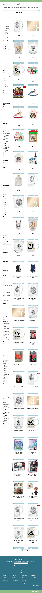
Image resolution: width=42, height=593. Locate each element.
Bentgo (6, 363)
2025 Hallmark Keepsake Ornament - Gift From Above (18, 189)
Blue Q (6, 368)
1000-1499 (6, 128)
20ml (5, 80)
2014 (5, 216)
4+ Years (5, 121)
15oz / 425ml (6, 171)
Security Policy (24, 583)
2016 (5, 220)
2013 (5, 214)
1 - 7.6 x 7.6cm (6, 46)
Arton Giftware (6, 335)
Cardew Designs (6, 398)
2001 (5, 190)
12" (4, 70)
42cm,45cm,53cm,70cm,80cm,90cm (7, 282)
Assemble (6, 341)
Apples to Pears (6, 329)
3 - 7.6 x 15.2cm (6, 86)
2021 (5, 231)
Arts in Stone (6, 337)
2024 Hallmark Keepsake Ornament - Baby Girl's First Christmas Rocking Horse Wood (18, 123)
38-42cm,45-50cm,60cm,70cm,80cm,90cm (7, 279)
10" (4, 66)
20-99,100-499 (6, 145)
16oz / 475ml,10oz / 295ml (6, 176)
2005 (5, 198)
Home (13, 15)
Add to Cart (19, 41)
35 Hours (5, 268)
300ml (5, 90)
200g (5, 78)
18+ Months (6, 110)
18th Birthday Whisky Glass (33, 55)
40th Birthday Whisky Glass (18, 430)
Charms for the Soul (6, 413)
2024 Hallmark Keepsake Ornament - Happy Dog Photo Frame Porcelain (33, 122)
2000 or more (6, 157)
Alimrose (6, 314)
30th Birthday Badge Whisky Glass (33, 298)
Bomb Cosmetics (6, 378)
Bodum (6, 372)
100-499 (5, 126)
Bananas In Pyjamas (5, 346)
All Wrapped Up (6, 317)
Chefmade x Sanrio (5, 416)
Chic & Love (6, 418)
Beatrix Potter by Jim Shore (6, 358)
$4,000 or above (6, 300)
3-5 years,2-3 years (5, 38)
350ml (5, 273)
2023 (5, 235)
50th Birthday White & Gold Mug (33, 540)
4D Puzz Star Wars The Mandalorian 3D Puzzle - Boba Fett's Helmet (18, 497)
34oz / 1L (5, 183)
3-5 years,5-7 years (5, 41)
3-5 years (5, 35)
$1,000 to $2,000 (7, 292)
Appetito (6, 326)
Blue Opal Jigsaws (5, 366)
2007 (5, 202)
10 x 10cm (5, 54)
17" (4, 74)
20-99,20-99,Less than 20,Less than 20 (6, 151)
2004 (5, 196)
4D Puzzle (6, 305)
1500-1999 (6, 141)
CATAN (6, 402)
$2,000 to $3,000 (7, 295)
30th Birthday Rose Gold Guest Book (18, 320)
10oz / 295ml (6, 169)
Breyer (5, 383)
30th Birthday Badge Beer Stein (19, 298)
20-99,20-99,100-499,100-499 (6, 148)
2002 (5, 192)
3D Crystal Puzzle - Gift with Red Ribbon (33, 343)
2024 (5, 237)
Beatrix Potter (6, 355)
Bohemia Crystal (6, 375)
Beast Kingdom (6, 351)
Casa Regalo (6, 400)
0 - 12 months (6, 26)
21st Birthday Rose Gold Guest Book (33, 210)
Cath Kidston (6, 404)
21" (4, 82)
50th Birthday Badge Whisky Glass (33, 518)
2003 (5, 194)
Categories (17, 15)
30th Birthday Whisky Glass (33, 320)
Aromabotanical (6, 332)
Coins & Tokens (6, 431)
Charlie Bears (6, 410)
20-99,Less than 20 (6, 155)
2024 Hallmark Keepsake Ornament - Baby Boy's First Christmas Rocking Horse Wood (33, 101)
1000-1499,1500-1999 (6, 131)
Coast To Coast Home (6, 428)
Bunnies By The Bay (6, 391)
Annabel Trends (6, 324)
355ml (5, 94)
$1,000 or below (6, 290)
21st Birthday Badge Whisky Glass (18, 210)
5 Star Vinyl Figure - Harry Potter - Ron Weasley (33, 497)
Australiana (6, 343)
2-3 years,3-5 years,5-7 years (5, 33)
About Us (13, 577)
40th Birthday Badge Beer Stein (33, 386)
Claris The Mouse (6, 421)
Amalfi (6, 321)
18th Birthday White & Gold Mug (18, 77)
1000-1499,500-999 (6, 139)
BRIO (6, 385)
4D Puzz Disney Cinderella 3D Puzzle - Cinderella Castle (18, 453)
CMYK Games (7, 425)
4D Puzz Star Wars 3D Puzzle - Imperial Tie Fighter (33, 475)
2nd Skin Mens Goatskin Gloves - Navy (33, 276)
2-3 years (5, 30)
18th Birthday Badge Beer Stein (19, 33)
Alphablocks (6, 319)
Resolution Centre (5, 580)
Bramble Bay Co (6, 381)
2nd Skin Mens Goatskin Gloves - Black (18, 276)
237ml (5, 84)
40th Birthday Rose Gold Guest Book (33, 408)
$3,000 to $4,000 (7, 297)
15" (4, 72)
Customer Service (15, 580)
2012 (5, 212)
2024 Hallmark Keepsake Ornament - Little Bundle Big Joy (18, 144)
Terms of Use (24, 580)
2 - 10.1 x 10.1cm (7, 76)
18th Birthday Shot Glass (19, 55)
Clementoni (6, 423)
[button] (6, 7)
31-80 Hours (6, 266)
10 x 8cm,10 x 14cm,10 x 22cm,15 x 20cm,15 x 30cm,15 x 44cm (6, 63)
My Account (4, 577)
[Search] (39, 10)
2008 (5, 204)
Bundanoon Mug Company (6, 388)
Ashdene (6, 339)
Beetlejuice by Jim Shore (6, 361)
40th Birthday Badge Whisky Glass (18, 408)
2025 (5, 239)
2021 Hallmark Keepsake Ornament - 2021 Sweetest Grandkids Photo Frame (33, 78)
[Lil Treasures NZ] (7, 4)
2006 (5, 200)
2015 (5, 218)
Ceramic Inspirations (6, 407)
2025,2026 (6, 241)
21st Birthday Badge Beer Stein (33, 188)
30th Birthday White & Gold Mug (18, 342)
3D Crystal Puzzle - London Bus (19, 364)
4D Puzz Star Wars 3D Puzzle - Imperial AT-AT (18, 475)
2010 (5, 208)
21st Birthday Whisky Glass (18, 254)
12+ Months (6, 108)
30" (4, 88)
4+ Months (6, 119)
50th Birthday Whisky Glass (18, 540)
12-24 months (6, 28)
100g (5, 68)
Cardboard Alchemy (5, 394)
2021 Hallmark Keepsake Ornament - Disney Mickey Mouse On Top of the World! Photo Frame (18, 101)
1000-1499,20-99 (7, 133)
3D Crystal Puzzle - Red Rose (33, 364)
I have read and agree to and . (21, 565)
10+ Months (6, 106)
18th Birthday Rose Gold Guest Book (33, 33)
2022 (5, 233)
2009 (5, 206)
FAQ (22, 577)
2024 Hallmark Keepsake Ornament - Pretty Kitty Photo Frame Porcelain (18, 167)
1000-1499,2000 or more (6, 136)
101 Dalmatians (6, 162)
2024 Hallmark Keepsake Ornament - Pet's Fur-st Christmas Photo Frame (33, 144)
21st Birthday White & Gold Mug (33, 254)
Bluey (5, 370)
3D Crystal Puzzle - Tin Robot (18, 386)
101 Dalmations (6, 164)
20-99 (5, 143)
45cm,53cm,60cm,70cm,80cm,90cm (7, 285)
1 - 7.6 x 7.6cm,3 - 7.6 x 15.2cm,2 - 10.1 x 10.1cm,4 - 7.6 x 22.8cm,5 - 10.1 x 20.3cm (6, 50)
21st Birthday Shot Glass (19, 232)
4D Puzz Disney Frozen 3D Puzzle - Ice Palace (33, 453)
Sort (27, 15)
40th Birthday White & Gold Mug (33, 430)
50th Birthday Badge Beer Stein (19, 518)
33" (4, 92)
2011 (5, 210)
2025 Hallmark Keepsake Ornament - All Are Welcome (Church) (33, 166)
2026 (5, 243)
